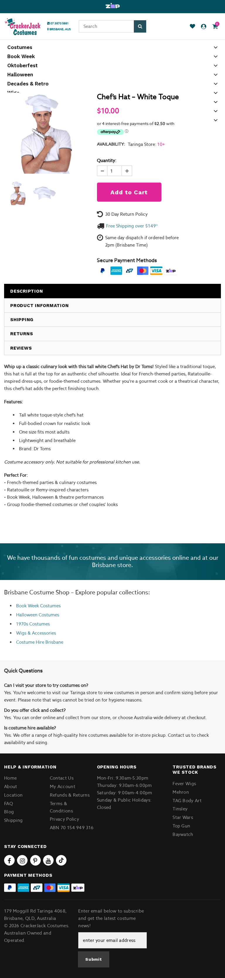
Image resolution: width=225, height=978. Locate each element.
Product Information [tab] (39, 305)
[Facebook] (9, 860)
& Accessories (41, 633)
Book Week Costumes (38, 605)
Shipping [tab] (21, 319)
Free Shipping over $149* (132, 226)
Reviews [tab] (21, 348)
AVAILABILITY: (111, 144)
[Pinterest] (35, 860)
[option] (112, 6)
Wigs (21, 633)
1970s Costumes (33, 624)
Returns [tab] (21, 333)
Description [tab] (26, 291)
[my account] (203, 26)
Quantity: (106, 160)
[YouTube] (48, 860)
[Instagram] (22, 860)
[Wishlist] (192, 26)
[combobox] (106, 26)
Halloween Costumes (37, 615)
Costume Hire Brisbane (39, 642)
